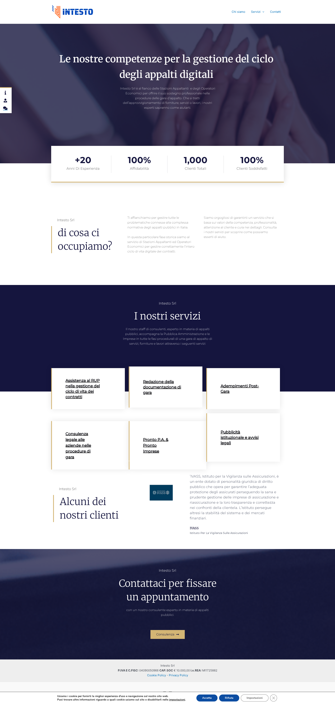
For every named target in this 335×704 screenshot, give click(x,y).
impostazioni (177, 699)
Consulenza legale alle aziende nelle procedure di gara (78, 445)
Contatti (275, 12)
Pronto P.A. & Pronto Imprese (155, 445)
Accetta (207, 698)
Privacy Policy (178, 675)
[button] (262, 12)
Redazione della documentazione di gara (162, 387)
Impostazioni (255, 698)
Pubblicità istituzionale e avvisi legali (240, 437)
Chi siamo (238, 12)
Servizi (256, 12)
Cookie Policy (156, 675)
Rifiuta (229, 698)
